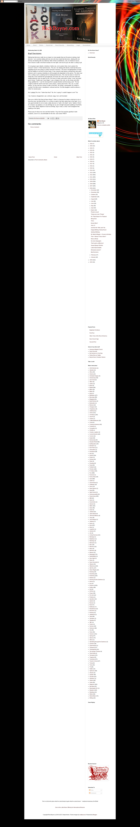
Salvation (92, 618)
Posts (91, 790)
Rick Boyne (102, 121)
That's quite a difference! (97, 243)
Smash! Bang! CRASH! (97, 245)
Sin (90, 630)
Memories (92, 542)
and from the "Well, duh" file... (98, 227)
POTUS (91, 591)
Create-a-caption (94, 432)
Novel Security (59, 45)
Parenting (92, 573)
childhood (92, 411)
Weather (92, 690)
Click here (92, 53)
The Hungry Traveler (95, 651)
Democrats (92, 440)
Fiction (91, 457)
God (91, 478)
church (91, 416)
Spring (91, 636)
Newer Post (32, 157)
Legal (78, 45)
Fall (90, 453)
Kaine (91, 523)
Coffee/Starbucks (94, 420)
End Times (92, 447)
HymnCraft (49, 45)
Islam (91, 508)
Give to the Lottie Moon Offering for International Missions (70, 807)
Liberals (92, 531)
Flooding (92, 463)
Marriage (92, 537)
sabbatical (92, 614)
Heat (91, 490)
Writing (91, 698)
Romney (92, 612)
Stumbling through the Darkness (98, 641)
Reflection (92, 607)
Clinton (91, 418)
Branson (92, 405)
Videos (91, 680)
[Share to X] (55, 118)
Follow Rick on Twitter (95, 355)
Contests (92, 426)
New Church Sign (94, 339)
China (91, 412)
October (93, 194)
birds (91, 393)
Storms (91, 638)
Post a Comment (34, 127)
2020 (91, 157)
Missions (92, 546)
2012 (91, 174)
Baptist (91, 387)
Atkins (91, 381)
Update (91, 674)
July (92, 201)
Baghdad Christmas (95, 330)
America (92, 374)
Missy (91, 548)
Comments (93, 793)
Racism (91, 603)
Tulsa (91, 665)
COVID (91, 430)
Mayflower (92, 539)
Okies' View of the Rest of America (98, 336)
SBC (91, 622)
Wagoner (92, 684)
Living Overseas (94, 535)
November (94, 192)
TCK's (92, 221)
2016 (91, 166)
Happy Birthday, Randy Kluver (98, 230)
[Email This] (51, 118)
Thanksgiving (93, 649)
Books (41, 45)
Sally (91, 616)
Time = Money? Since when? (98, 236)
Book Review (93, 401)
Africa (91, 372)
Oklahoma (92, 566)
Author (91, 383)
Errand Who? (94, 223)
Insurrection (93, 502)
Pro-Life (92, 595)
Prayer (91, 593)
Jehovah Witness (94, 515)
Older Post (79, 157)
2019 (91, 159)
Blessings (92, 397)
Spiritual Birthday (95, 232)
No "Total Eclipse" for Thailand (99, 216)
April (92, 208)
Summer (92, 643)
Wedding (92, 692)
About (35, 45)
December (94, 190)
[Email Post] (48, 118)
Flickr (91, 461)
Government (93, 482)
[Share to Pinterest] (58, 118)
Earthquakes (93, 444)
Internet (91, 504)
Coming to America (94, 424)
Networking (70, 45)
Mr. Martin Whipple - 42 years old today (101, 234)
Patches (92, 577)
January (93, 257)
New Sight (92, 558)
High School (93, 492)
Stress (91, 639)
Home (28, 45)
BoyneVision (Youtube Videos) (97, 357)
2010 (91, 179)
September (94, 196)
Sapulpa (92, 620)
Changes (92, 407)
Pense (91, 581)
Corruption (92, 428)
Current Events (93, 434)
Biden (91, 391)
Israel (91, 509)
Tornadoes (92, 655)
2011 (91, 177)
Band (91, 385)
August (93, 199)
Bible (91, 389)
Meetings (92, 540)
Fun (91, 473)
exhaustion (92, 449)
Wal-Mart (92, 686)
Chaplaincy (92, 409)
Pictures (92, 585)
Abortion (92, 370)
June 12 (93, 225)
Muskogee (92, 554)
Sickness (92, 628)
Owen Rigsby (93, 570)
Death (91, 438)
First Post (92, 333)
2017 (91, 163)
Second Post (93, 342)
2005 (91, 260)
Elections (92, 445)
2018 (91, 161)
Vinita (91, 682)
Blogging (92, 399)
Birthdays (92, 395)
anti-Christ (92, 379)
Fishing (91, 459)
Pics (91, 583)
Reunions (92, 610)
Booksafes (92, 403)
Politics (91, 587)
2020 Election (93, 368)
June (92, 203)
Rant (91, 605)
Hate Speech (93, 488)
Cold (91, 422)
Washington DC (94, 688)
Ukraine (92, 672)
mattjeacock (83, 814)
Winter (91, 694)
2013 (91, 172)
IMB (91, 498)
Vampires (92, 678)
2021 (91, 154)
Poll (91, 589)
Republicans (93, 608)
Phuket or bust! (95, 212)
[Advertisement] (55, 142)
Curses (91, 436)
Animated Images (94, 376)
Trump (91, 663)
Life (90, 533)
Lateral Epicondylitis (96, 247)
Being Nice (94, 218)
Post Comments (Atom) (41, 160)
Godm (91, 480)
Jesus (91, 517)
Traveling (92, 659)
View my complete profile (103, 125)
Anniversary (93, 377)
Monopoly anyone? (96, 250)
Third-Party (92, 653)
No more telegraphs (96, 241)
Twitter (91, 669)
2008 (91, 183)
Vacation (92, 676)
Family (91, 455)
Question (92, 599)
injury (91, 500)
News (91, 560)
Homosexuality (93, 494)
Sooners (92, 634)
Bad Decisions (94, 252)
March (93, 210)
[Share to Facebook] (57, 118)
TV (90, 667)
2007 (91, 186)
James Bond (93, 513)
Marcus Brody (94, 238)
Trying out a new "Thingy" (97, 214)
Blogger (95, 814)
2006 (91, 188)
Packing (92, 571)
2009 (91, 181)
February (93, 255)
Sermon (92, 626)
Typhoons (92, 670)
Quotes (91, 601)
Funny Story (93, 476)
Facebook (92, 451)
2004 (91, 262)
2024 (91, 148)
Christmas (92, 414)
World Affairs (93, 696)
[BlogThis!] (53, 118)
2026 (91, 143)
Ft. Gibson (92, 471)
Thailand (92, 647)
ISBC (91, 506)
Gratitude (92, 484)
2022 (91, 152)
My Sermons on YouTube (96, 353)
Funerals (92, 475)
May (92, 205)
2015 (91, 168)
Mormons (92, 550)
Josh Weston (93, 519)
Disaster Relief (93, 442)
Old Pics (92, 568)
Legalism (92, 529)
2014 (91, 170)
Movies (91, 552)
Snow (91, 632)
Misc (91, 544)
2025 (91, 146)
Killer (91, 527)
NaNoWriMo (93, 556)
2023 (91, 150)
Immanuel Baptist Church (96, 349)
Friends (91, 469)
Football (92, 467)
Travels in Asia (93, 661)
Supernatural (93, 645)
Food (91, 465)
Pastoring (92, 575)
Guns (91, 486)
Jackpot (92, 511)
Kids (91, 525)
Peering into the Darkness (96, 579)
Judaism (92, 521)
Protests (92, 597)
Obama (91, 564)
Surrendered (86, 45)
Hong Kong (92, 496)
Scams (91, 624)
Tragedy (92, 657)
